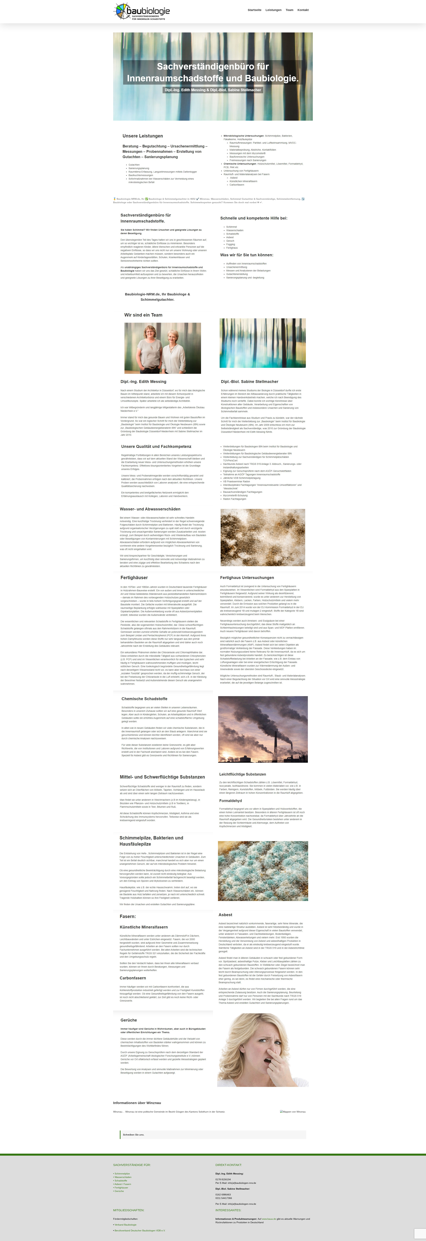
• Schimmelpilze (121, 1173)
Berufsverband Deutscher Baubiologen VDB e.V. (140, 1230)
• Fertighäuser (120, 1187)
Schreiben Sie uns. (133, 1134)
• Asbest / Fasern (122, 1184)
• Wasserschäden (122, 1177)
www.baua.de (269, 1219)
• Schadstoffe (120, 1180)
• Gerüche (118, 1191)
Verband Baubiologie (125, 1224)
